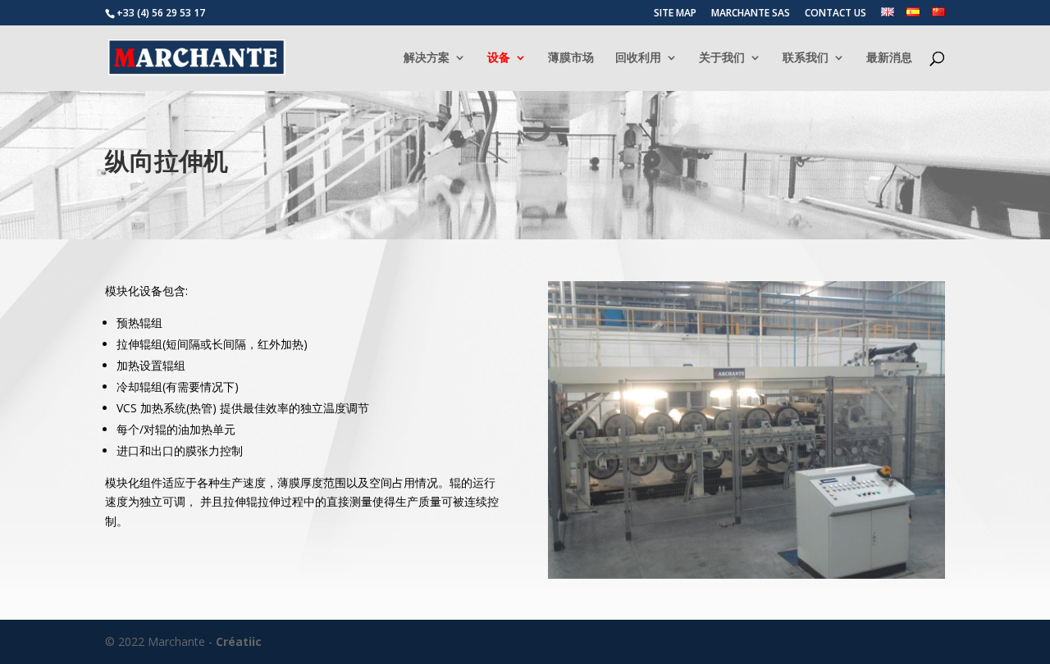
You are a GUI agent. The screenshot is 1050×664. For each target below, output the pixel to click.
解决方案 (427, 58)
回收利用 (638, 58)
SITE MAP (675, 14)
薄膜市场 (571, 58)
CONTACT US (835, 14)
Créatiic (239, 641)
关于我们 (722, 58)
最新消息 (889, 58)
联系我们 (806, 58)
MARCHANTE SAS (750, 14)
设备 (498, 58)
